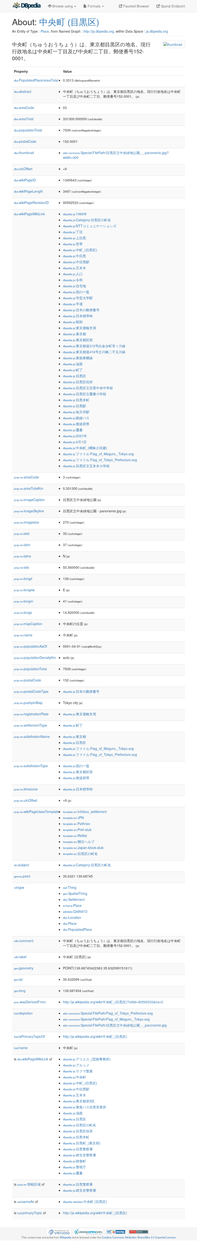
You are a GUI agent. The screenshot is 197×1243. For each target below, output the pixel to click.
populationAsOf (30, 646)
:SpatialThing (75, 893)
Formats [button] (94, 6)
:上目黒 (74, 237)
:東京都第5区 (79, 1101)
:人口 (73, 273)
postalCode (25, 141)
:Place (72, 905)
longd (23, 578)
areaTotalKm (28, 488)
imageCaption (29, 499)
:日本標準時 (78, 315)
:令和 (73, 279)
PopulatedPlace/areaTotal (36, 80)
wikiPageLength (28, 191)
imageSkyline (29, 510)
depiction (23, 1013)
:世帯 (73, 243)
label (20, 956)
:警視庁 (74, 1167)
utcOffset (23, 168)
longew (24, 589)
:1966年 (75, 213)
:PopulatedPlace (77, 929)
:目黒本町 (76, 399)
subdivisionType (31, 765)
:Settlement (74, 899)
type (19, 887)
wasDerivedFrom (30, 1001)
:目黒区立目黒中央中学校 (88, 387)
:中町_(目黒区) (80, 249)
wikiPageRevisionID (31, 202)
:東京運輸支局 (79, 327)
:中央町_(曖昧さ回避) (85, 447)
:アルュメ (76, 1065)
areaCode (24, 107)
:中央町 (74, 1077)
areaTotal (23, 118)
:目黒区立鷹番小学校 (84, 393)
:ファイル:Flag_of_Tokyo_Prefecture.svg (100, 459)
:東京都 (74, 333)
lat (18, 979)
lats (21, 567)
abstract (22, 91)
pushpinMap (28, 702)
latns (22, 556)
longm (23, 601)
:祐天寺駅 (76, 411)
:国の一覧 (76, 291)
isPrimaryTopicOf (29, 1036)
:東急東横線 (78, 357)
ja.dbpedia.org (157, 31)
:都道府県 (76, 423)
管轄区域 (29, 1184)
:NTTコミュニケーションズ (89, 225)
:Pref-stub (77, 829)
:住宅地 (74, 285)
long (19, 990)
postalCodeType (31, 691)
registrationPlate (31, 713)
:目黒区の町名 (80, 853)
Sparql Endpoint (172, 6)
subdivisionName (32, 736)
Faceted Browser (135, 6)
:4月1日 (74, 441)
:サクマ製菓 (78, 1071)
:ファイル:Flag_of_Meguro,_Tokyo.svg (98, 453)
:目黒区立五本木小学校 (86, 465)
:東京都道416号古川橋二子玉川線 (94, 351)
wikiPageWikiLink (29, 213)
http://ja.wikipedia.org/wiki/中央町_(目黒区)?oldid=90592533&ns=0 (113, 1001)
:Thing (69, 887)
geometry (23, 968)
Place (45, 31)
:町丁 (73, 369)
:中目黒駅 (76, 261)
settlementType (30, 725)
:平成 (73, 303)
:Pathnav (76, 823)
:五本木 (74, 267)
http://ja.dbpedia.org (98, 31)
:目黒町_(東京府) (81, 1143)
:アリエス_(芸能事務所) (87, 1059)
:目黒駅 (74, 405)
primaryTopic (29, 1212)
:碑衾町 (74, 1161)
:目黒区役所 (78, 381)
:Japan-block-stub (83, 847)
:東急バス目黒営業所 (84, 1107)
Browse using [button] (62, 6)
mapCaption (28, 623)
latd (21, 533)
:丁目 (73, 231)
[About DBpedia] (26, 6)
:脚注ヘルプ (78, 841)
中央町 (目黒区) (69, 21)
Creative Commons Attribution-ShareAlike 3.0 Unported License (139, 1237)
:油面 (73, 363)
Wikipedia (65, 1237)
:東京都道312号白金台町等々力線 (94, 345)
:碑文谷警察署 (79, 1155)
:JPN (73, 817)
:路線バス (76, 417)
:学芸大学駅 (78, 297)
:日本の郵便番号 (81, 309)
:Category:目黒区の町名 (87, 219)
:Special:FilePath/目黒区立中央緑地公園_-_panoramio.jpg (115, 1025)
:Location (72, 917)
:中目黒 (74, 255)
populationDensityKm (35, 657)
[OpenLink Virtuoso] (59, 1231)
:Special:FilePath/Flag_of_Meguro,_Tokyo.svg (106, 1019)
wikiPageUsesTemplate (36, 811)
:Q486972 (75, 911)
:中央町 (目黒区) (85, 1201)
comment (23, 940)
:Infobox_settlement (85, 811)
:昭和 (73, 321)
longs (23, 612)
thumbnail (24, 152)
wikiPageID (25, 180)
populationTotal (28, 130)
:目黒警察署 (78, 1149)
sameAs (25, 1201)
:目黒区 (74, 375)
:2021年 (75, 435)
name (23, 635)
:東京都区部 (78, 339)
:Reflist (75, 835)
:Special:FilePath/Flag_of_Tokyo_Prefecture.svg (108, 1013)
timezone (26, 789)
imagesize (26, 522)
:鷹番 (73, 429)
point (22, 876)
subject (21, 864)
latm (22, 544)
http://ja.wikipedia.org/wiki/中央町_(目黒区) (95, 1036)
